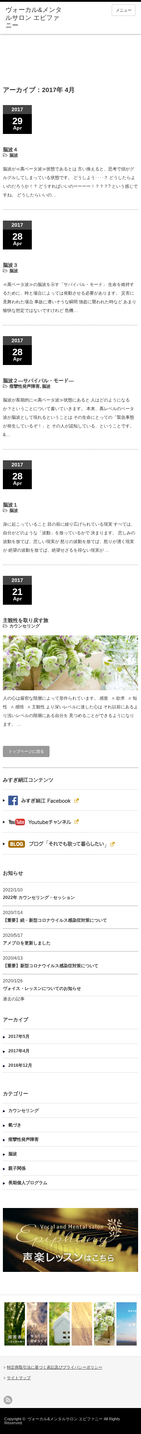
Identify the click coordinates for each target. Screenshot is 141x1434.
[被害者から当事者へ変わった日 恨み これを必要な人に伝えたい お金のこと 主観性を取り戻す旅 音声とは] (70, 1324)
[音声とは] (126, 1324)
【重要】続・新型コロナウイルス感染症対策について (55, 920)
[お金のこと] (82, 1324)
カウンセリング (24, 626)
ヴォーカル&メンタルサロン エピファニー (65, 1419)
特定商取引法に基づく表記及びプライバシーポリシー (54, 1367)
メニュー (124, 10)
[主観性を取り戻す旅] (104, 1324)
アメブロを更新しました (27, 943)
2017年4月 (19, 1050)
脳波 (13, 155)
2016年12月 (20, 1065)
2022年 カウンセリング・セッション (39, 897)
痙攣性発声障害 (24, 386)
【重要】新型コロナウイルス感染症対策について (50, 965)
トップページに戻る (26, 751)
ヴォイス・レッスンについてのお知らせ (42, 988)
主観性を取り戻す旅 (25, 620)
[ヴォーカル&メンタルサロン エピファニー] (33, 18)
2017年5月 (19, 1036)
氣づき (14, 1124)
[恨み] (37, 1324)
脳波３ (10, 265)
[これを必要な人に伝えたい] (59, 1324)
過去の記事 (14, 998)
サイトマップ (19, 1378)
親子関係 (17, 1168)
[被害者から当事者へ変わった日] (14, 1324)
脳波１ (10, 505)
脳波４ (10, 149)
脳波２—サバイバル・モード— (38, 380)
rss (8, 1400)
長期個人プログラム (27, 1182)
